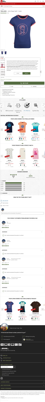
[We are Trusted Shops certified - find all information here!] (24, 340)
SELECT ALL (26, 73)
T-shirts (2, 9)
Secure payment (7, 339)
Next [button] (43, 105)
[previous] (2, 129)
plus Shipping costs (4, 59)
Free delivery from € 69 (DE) (7, 89)
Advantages (4, 231)
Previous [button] (2, 105)
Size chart (2, 77)
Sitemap (3, 397)
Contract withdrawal (6, 388)
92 (2, 71)
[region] (22, 67)
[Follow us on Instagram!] (2, 378)
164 (2, 74)
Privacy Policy (9, 70)
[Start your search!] (43, 6)
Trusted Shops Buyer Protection (8, 95)
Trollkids (4, 11)
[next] (43, 129)
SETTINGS (18, 73)
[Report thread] (8, 225)
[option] (22, 31)
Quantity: (2, 80)
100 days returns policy (7, 90)
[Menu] (2, 6)
